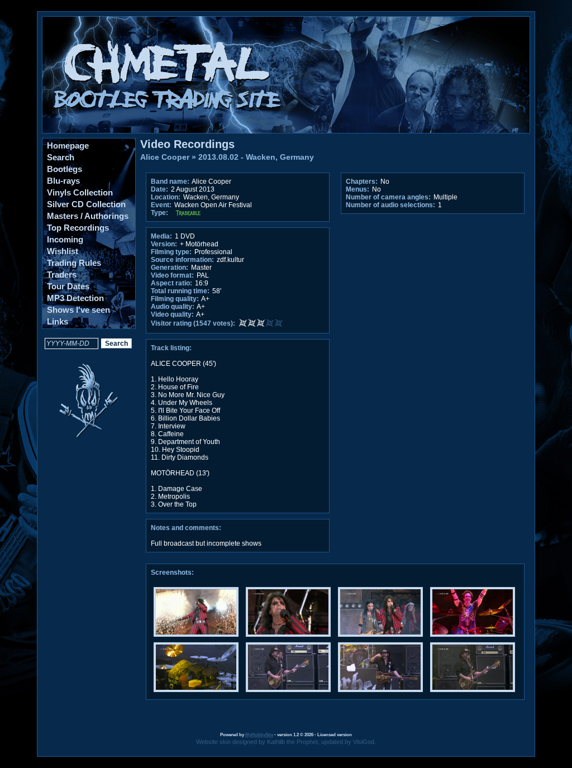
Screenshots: (172, 572)
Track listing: (171, 348)
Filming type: (171, 252)
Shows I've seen (78, 309)
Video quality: (172, 314)
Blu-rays (63, 180)
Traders (62, 274)
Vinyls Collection (80, 192)
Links (57, 321)
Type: (159, 213)
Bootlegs (64, 169)
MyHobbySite (259, 734)
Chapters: (362, 181)
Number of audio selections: (390, 205)
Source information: (182, 260)
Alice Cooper (164, 156)
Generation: (169, 267)
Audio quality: (172, 307)
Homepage (68, 145)
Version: (164, 244)
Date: (159, 189)
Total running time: (180, 291)
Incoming (65, 239)
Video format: (172, 275)
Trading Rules (74, 263)
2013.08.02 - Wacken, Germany (256, 156)
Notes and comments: (186, 528)
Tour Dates (68, 286)
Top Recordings (78, 227)
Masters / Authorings (87, 216)
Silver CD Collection (86, 204)
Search (60, 157)
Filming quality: (175, 299)
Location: (165, 197)
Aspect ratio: (171, 283)
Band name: (170, 181)
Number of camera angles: (388, 197)
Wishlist (62, 251)
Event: (161, 205)
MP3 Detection (75, 298)
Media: (161, 236)
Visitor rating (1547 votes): (193, 323)
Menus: (357, 189)
